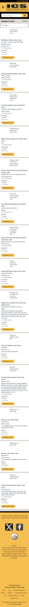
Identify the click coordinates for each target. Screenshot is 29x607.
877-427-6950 (23, 1)
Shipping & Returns (14, 585)
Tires (5, 595)
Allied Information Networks (16, 604)
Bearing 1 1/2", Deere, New (9, 420)
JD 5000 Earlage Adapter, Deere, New (12, 377)
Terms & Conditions (10, 587)
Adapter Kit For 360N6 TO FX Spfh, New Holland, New (13, 304)
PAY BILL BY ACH (14, 598)
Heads (22, 595)
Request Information (8, 506)
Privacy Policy (20, 587)
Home (4, 590)
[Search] (25, 15)
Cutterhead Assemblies (21, 593)
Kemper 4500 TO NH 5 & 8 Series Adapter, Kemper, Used (14, 171)
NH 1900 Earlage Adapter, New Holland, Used (13, 205)
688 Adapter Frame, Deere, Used (11, 40)
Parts (9, 590)
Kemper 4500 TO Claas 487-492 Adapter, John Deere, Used (13, 238)
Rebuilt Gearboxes (13, 595)
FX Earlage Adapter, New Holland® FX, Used (13, 106)
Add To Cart (9, 57)
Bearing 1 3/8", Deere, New (9, 453)
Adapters (10, 593)
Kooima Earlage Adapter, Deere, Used (13, 485)
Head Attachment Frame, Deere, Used (13, 271)
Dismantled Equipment (19, 590)
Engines (3, 593)
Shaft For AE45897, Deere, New (11, 345)
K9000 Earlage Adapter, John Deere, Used (14, 139)
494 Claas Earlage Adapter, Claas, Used (13, 73)
